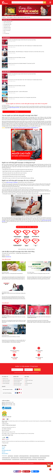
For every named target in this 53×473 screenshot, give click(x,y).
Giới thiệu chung (5, 378)
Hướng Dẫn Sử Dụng (7, 27)
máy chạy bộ (16, 455)
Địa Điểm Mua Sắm (7, 25)
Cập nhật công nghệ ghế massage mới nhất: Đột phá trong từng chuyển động (13, 317)
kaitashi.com (8, 256)
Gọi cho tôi (37, 369)
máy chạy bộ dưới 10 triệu (32, 459)
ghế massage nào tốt (6, 457)
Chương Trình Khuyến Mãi (8, 21)
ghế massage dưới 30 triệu (44, 455)
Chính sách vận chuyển (18, 383)
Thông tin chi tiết (5, 423)
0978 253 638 (8, 403)
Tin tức (26, 378)
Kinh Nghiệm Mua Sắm (7, 24)
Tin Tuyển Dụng (6, 33)
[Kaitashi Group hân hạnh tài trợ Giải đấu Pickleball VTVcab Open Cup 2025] (5, 65)
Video (26, 381)
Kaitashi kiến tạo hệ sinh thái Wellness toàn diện (11, 336)
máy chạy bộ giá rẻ (24, 459)
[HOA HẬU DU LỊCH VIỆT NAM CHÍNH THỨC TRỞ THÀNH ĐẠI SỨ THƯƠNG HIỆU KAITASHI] (5, 47)
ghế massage (10, 455)
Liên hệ (26, 384)
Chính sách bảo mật (6, 381)
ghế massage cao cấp (15, 457)
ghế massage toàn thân (14, 107)
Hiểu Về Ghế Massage (7, 22)
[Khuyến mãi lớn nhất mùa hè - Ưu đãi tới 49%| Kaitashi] (5, 93)
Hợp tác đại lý (5, 453)
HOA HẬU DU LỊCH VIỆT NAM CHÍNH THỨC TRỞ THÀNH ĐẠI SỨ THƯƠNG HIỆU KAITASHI (38, 317)
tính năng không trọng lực (6, 459)
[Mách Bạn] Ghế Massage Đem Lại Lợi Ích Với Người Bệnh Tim (26, 127)
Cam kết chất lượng (6, 383)
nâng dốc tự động (41, 459)
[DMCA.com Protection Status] (4, 413)
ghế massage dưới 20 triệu (34, 455)
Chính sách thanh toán (18, 380)
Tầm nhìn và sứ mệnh (6, 380)
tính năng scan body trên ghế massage (39, 457)
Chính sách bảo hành (17, 384)
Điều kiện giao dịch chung (18, 378)
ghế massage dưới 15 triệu (24, 455)
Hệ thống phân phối (28, 383)
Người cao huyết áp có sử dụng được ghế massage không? (12, 273)
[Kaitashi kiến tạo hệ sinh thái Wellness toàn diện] (5, 59)
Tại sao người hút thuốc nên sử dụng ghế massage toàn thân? (38, 273)
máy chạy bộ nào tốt (15, 459)
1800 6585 (7, 402)
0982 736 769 (8, 404)
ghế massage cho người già (12, 182)
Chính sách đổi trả (17, 381)
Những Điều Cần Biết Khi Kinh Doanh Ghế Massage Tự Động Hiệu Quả (13, 293)
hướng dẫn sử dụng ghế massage (25, 457)
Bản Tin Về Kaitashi (7, 30)
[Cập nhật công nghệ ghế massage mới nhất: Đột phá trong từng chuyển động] (5, 42)
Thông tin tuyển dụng (29, 380)
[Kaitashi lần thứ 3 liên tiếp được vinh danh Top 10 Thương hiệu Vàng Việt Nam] (5, 99)
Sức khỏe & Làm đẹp (7, 28)
